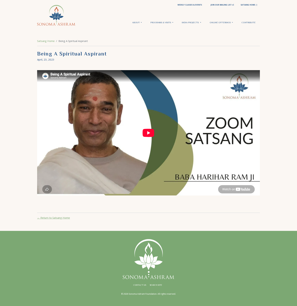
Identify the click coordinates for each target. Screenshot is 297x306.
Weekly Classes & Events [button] (190, 5)
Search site (156, 285)
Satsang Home (46, 41)
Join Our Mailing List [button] (221, 5)
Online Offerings (220, 22)
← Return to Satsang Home (53, 217)
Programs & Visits (161, 22)
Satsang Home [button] (248, 5)
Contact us (139, 285)
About (136, 22)
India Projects (190, 22)
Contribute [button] (248, 22)
